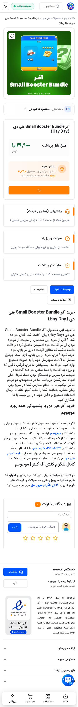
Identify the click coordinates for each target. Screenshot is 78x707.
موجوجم (55, 433)
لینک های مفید (66, 648)
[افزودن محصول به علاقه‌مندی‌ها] (12, 36)
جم (65, 18)
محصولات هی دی (51, 18)
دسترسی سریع (66, 659)
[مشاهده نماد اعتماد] (18, 615)
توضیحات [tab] (39, 290)
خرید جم (39, 448)
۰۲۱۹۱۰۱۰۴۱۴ (53, 448)
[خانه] (70, 6)
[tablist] (52, 289)
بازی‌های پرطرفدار (64, 670)
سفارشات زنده (24, 6)
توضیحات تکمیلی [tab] (62, 290)
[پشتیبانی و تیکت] (68, 680)
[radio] (25, 538)
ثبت (14, 527)
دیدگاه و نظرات (59, 300)
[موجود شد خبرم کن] (39, 190)
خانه (72, 18)
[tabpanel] (39, 398)
